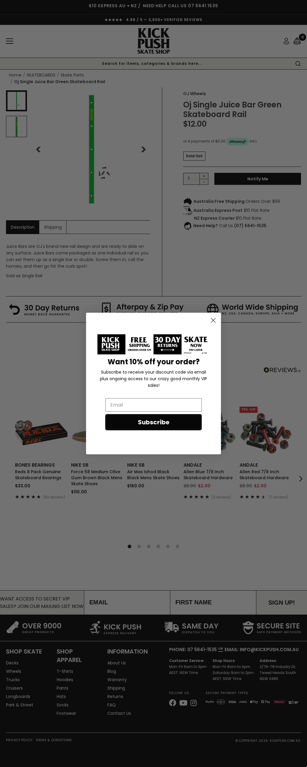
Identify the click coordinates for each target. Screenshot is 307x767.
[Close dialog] (213, 320)
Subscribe (153, 422)
